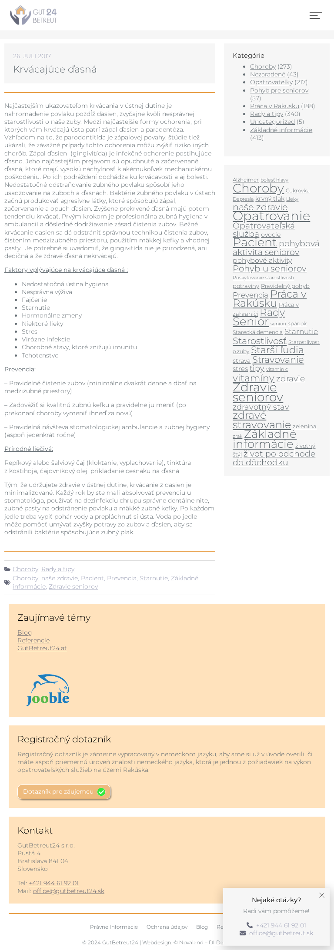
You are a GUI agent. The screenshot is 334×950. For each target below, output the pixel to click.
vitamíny (253, 378)
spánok (297, 323)
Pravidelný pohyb (285, 285)
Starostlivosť (260, 340)
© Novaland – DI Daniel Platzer (213, 942)
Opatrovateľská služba (264, 230)
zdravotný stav (261, 406)
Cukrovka (298, 190)
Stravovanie (278, 359)
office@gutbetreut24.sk (68, 891)
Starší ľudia (277, 350)
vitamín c (277, 369)
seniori (278, 324)
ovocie (271, 234)
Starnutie (154, 578)
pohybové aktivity (262, 260)
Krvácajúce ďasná (55, 69)
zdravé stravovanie (262, 419)
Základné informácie (281, 130)
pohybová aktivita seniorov (276, 247)
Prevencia (122, 578)
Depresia (243, 199)
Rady (272, 312)
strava (241, 360)
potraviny (246, 285)
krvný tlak (269, 198)
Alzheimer (246, 179)
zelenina (305, 426)
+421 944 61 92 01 (54, 883)
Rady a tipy (57, 569)
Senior (251, 321)
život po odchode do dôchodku (274, 457)
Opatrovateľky (271, 82)
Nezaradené (267, 74)
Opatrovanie (271, 215)
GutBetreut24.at (42, 648)
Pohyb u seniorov (270, 268)
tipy (257, 368)
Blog (24, 632)
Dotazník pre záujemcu (58, 791)
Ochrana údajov (167, 927)
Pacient (92, 578)
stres (240, 369)
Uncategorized (272, 122)
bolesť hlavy (274, 180)
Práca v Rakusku (274, 106)
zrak (237, 436)
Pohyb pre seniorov (279, 90)
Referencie (33, 640)
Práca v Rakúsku (270, 298)
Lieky (292, 199)
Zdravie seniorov (73, 586)
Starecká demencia (258, 332)
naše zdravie (59, 578)
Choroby (25, 569)
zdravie (290, 378)
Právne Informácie (114, 927)
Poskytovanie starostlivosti (263, 278)
